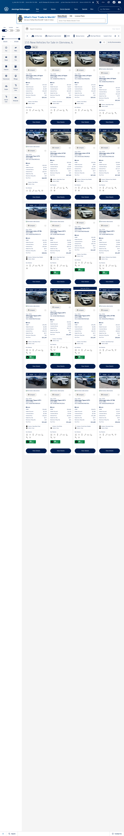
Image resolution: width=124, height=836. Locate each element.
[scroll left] (27, 36)
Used (17, 27)
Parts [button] (76, 9)
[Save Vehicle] (45, 70)
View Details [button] (36, 122)
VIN (71, 16)
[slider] (3, 39)
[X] (97, 2)
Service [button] (53, 9)
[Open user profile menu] (93, 2)
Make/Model (62, 16)
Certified (11, 27)
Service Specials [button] (65, 9)
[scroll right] (118, 36)
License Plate (80, 16)
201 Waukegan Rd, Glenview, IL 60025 (50, 2)
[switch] (4, 29)
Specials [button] (84, 9)
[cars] (103, 2)
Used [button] (45, 9)
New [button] (37, 9)
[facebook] (114, 2)
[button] (6, 49)
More (91, 9)
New (5, 27)
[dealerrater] (108, 2)
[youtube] (119, 2)
